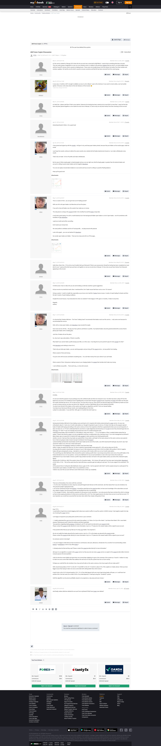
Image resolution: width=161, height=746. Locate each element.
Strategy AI (56, 7)
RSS (100, 701)
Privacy (37, 730)
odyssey (41, 95)
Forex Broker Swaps (87, 700)
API (100, 700)
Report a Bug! (120, 701)
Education (93, 10)
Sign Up (128, 2)
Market (63, 7)
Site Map (43, 730)
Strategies (49, 701)
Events (69, 743)
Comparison (85, 717)
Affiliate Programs (68, 705)
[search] (131, 6)
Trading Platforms (69, 711)
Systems (70, 7)
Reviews (91, 7)
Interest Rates (85, 10)
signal (70, 212)
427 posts (126, 588)
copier (111, 423)
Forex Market (32, 703)
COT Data (31, 713)
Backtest (47, 7)
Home (31, 7)
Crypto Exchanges (68, 714)
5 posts (127, 60)
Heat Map (62, 10)
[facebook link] (121, 730)
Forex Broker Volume (87, 701)
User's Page (117, 39)
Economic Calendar (34, 696)
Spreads (78, 10)
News (84, 7)
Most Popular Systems (52, 700)
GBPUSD (57, 742)
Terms (31, 730)
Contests (100, 10)
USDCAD (57, 744)
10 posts (127, 81)
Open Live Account (46, 686)
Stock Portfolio (103, 703)
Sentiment (47, 10)
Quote (108, 74)
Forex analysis (32, 711)
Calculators (40, 10)
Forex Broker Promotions (88, 703)
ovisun (41, 602)
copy (67, 520)
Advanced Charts (104, 707)
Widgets (102, 696)
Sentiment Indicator (51, 709)
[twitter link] (126, 730)
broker (92, 212)
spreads (82, 436)
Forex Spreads (85, 696)
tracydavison (41, 136)
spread (99, 400)
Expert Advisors (68, 713)
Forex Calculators (33, 716)
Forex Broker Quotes (87, 698)
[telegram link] (130, 730)
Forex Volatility (33, 705)
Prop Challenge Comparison (89, 711)
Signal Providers (68, 701)
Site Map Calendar (53, 730)
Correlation (55, 10)
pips (60, 217)
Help (118, 698)
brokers (74, 488)
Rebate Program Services (70, 709)
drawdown (85, 164)
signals (74, 145)
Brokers (98, 7)
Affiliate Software (104, 705)
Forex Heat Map (33, 718)
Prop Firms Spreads (87, 713)
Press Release (85, 705)
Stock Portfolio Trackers (70, 718)
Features (102, 698)
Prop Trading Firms (69, 698)
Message (127, 39)
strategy (105, 65)
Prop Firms (105, 7)
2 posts (127, 420)
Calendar (32, 10)
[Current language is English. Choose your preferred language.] (112, 2)
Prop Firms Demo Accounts (89, 715)
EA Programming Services (70, 703)
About (118, 703)
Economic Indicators (34, 720)
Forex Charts (50, 705)
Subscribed (127, 52)
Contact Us (120, 700)
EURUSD (45, 742)
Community (78, 7)
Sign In (120, 2)
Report (126, 74)
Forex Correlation (33, 707)
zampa (41, 276)
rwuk (41, 434)
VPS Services (67, 700)
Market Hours (70, 10)
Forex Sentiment (51, 707)
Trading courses (68, 716)
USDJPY (45, 744)
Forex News (32, 709)
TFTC (45, 44)
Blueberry (67, 445)
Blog (118, 705)
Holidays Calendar (33, 701)
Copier (95, 591)
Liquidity (31, 714)
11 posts (127, 142)
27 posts (127, 122)
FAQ (118, 696)
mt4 (108, 428)
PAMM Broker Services (69, 707)
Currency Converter (34, 722)
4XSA (40, 157)
